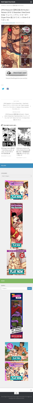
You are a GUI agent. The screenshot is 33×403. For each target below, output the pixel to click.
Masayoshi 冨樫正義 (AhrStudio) (15, 5)
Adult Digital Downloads (8, 2)
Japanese (3, 5)
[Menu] (31, 2)
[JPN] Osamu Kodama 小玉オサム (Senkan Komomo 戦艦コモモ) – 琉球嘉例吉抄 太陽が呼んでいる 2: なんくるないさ (23, 152)
